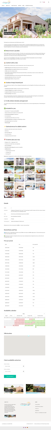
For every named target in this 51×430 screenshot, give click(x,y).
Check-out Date (7, 369)
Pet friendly (15, 211)
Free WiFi (31, 210)
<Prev (10, 314)
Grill (36, 210)
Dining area (13, 210)
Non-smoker (40, 210)
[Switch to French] (25, 427)
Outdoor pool (21, 221)
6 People (5, 30)
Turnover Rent (37, 404)
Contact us (37, 408)
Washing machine (23, 211)
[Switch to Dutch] (24, 427)
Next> (39, 314)
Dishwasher (17, 210)
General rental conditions (39, 406)
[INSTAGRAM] (40, 2)
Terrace (18, 211)
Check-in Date (6, 363)
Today (24, 313)
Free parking (27, 210)
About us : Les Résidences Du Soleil (40, 412)
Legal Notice (37, 410)
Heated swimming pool (15, 221)
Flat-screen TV (21, 210)
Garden (34, 210)
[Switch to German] (27, 427)
